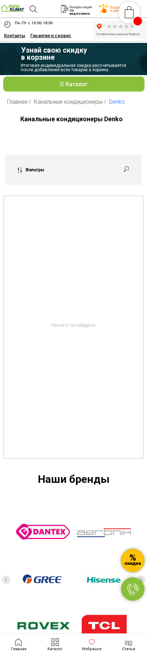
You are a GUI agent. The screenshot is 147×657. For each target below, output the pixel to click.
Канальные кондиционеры (68, 101)
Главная (17, 101)
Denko (117, 101)
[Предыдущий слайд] (6, 579)
